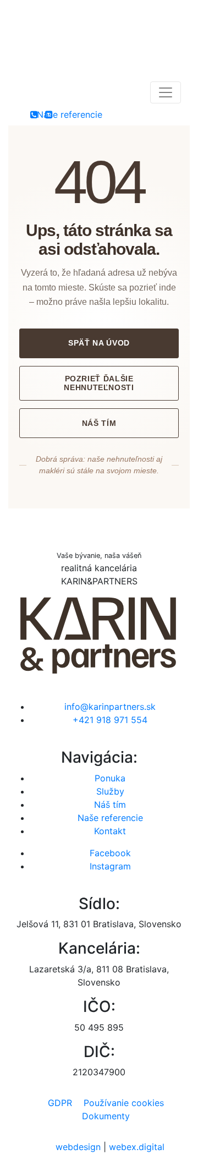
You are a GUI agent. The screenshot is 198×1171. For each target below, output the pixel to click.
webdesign (78, 1146)
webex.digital (136, 1146)
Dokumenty (106, 1115)
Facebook (110, 852)
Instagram (110, 866)
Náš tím (99, 423)
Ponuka (110, 778)
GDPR (60, 1102)
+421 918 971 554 (110, 719)
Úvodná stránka (99, 515)
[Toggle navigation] (165, 92)
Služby (110, 791)
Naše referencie (110, 817)
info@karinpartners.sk (110, 706)
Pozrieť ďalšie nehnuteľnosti (99, 383)
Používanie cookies (124, 1102)
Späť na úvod (99, 342)
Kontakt (110, 830)
